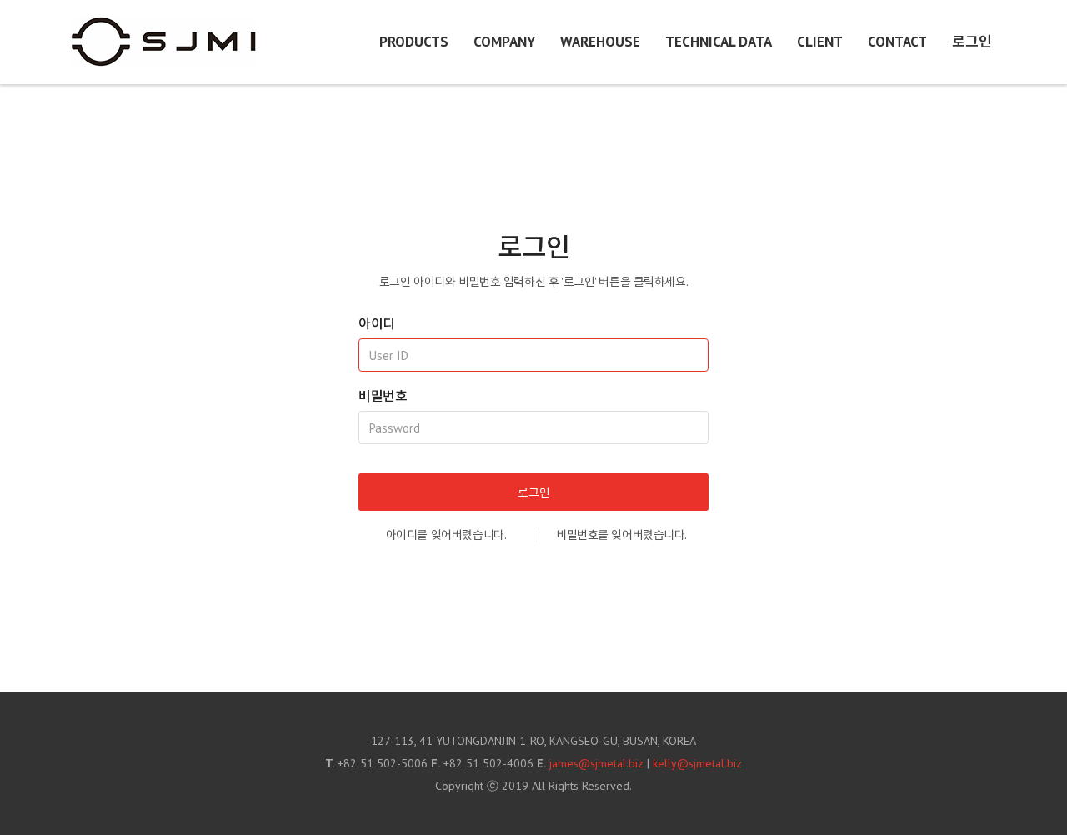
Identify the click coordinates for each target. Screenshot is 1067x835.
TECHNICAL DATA (718, 41)
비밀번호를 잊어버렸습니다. (621, 535)
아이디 (376, 323)
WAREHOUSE (600, 41)
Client (820, 41)
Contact (897, 41)
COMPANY (504, 41)
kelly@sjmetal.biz (697, 763)
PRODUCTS (413, 41)
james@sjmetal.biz (596, 763)
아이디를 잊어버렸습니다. (446, 535)
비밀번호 (382, 395)
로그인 (972, 41)
